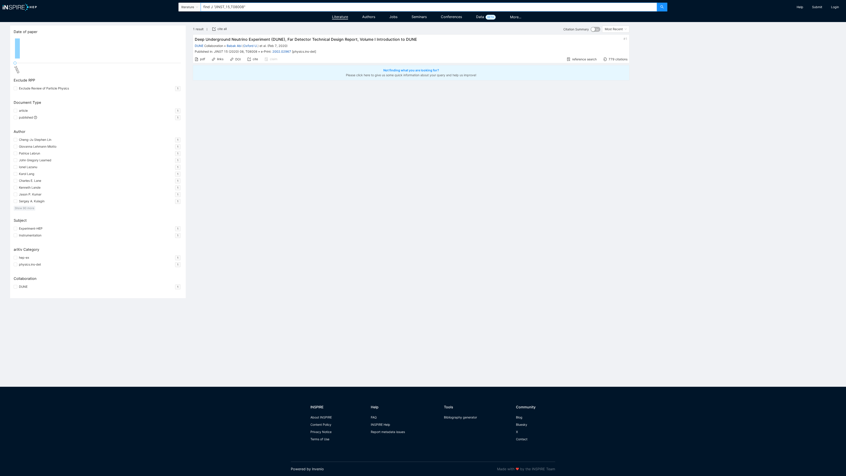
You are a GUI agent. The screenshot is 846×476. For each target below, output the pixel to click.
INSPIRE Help (380, 424)
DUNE (199, 46)
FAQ (374, 417)
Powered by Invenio (307, 469)
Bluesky (521, 424)
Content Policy (320, 424)
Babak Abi (234, 46)
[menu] (757, 7)
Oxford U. (250, 46)
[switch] (595, 29)
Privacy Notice (321, 432)
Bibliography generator (460, 417)
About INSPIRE (321, 417)
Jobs (393, 17)
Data (480, 17)
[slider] (15, 63)
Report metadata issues (388, 432)
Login (835, 7)
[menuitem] (800, 7)
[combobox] (429, 7)
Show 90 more (24, 208)
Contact (521, 439)
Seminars (419, 17)
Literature (340, 17)
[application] (98, 48)
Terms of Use (319, 439)
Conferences (451, 17)
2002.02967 (281, 51)
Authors (368, 17)
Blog (519, 417)
